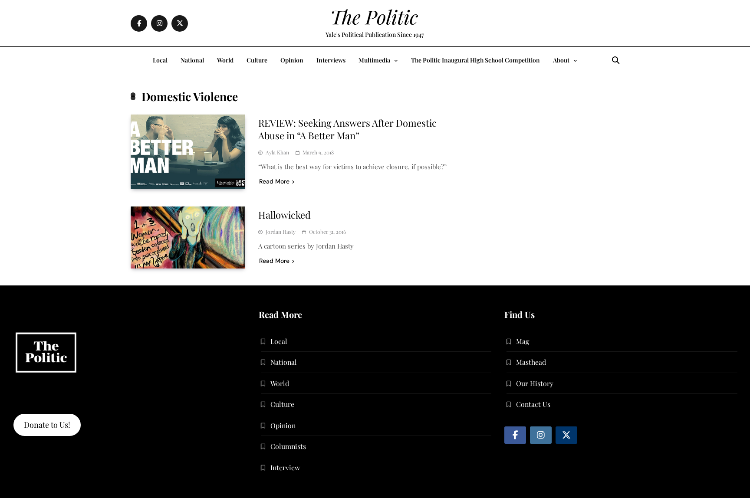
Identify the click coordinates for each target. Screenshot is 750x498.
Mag (522, 341)
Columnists (288, 446)
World (225, 60)
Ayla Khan (277, 152)
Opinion (291, 60)
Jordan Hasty (281, 232)
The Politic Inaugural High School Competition (475, 60)
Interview (285, 467)
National (192, 60)
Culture (257, 60)
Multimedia (374, 60)
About (561, 60)
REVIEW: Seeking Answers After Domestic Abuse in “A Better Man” (347, 129)
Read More (274, 181)
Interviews (330, 60)
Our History (534, 383)
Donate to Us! (47, 424)
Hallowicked (284, 214)
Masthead (531, 362)
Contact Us (533, 404)
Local (160, 60)
